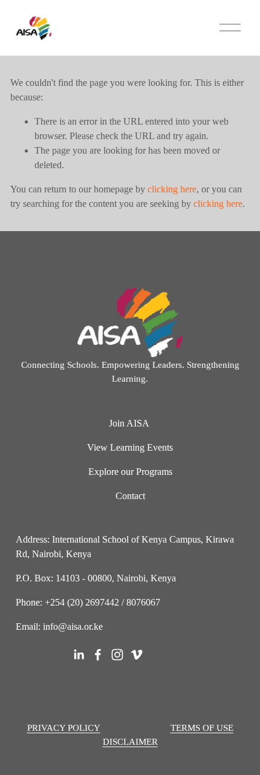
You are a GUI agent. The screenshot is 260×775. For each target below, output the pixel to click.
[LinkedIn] (79, 655)
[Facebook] (98, 655)
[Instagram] (117, 655)
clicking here (172, 189)
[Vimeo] (137, 655)
